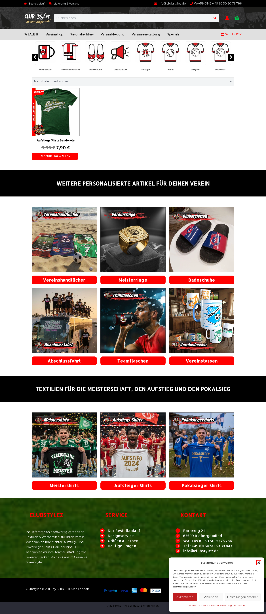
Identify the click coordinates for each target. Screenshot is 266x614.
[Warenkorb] (237, 18)
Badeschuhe (201, 280)
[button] (259, 563)
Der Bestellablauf (124, 530)
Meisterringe (133, 280)
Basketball (145, 69)
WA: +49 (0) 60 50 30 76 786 (207, 540)
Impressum (240, 605)
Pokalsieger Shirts (220, 69)
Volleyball (120, 69)
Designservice (121, 535)
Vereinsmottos (45, 69)
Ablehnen (211, 597)
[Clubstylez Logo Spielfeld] (37, 18)
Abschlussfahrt (64, 361)
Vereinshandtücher (64, 280)
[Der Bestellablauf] (104, 530)
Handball (170, 69)
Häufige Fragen (122, 545)
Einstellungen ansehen (243, 597)
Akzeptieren (184, 597)
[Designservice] (104, 535)
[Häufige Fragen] (104, 546)
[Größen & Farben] (104, 541)
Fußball (195, 69)
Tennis (95, 69)
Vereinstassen (202, 361)
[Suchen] (215, 18)
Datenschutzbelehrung (219, 605)
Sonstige (70, 69)
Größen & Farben (123, 540)
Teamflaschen (133, 361)
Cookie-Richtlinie (197, 605)
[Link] (227, 18)
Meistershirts (64, 485)
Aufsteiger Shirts (133, 485)
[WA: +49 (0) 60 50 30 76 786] (179, 541)
